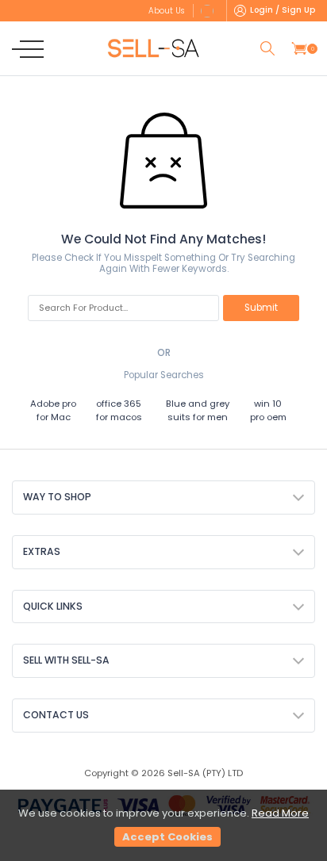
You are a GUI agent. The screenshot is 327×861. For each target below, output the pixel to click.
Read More (280, 813)
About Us (166, 11)
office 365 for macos (119, 410)
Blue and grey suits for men (197, 410)
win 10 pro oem (268, 410)
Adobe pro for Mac (53, 410)
